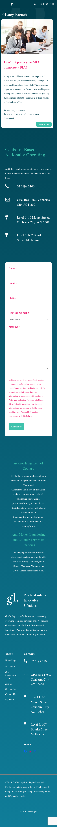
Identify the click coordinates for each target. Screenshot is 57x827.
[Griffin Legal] (13, 4)
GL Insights (12, 110)
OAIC (10, 114)
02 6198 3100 (47, 4)
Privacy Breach (20, 114)
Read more (44, 124)
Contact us (16, 426)
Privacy (21, 110)
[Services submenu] (14, 666)
